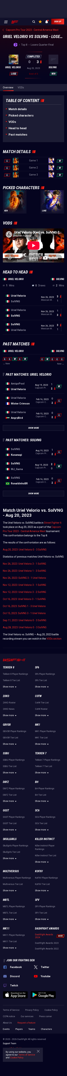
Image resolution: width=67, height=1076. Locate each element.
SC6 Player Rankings (45, 817)
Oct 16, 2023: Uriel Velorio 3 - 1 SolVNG (24, 599)
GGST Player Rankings (14, 817)
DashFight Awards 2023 (47, 943)
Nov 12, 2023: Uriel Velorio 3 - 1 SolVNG (24, 585)
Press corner (45, 1016)
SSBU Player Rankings (14, 760)
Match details (18, 109)
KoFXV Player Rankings (46, 878)
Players (19, 1029)
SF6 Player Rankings (45, 674)
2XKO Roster (9, 702)
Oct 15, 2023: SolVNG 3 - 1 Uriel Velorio (24, 613)
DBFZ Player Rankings (14, 788)
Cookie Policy (51, 1010)
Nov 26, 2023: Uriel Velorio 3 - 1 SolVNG (24, 563)
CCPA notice (9, 1016)
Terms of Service (11, 1010)
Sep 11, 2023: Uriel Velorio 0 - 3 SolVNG (24, 620)
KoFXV (39, 871)
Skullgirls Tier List (11, 852)
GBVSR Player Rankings (14, 731)
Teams (31, 1029)
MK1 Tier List (41, 737)
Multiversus (11, 871)
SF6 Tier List (41, 680)
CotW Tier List (42, 702)
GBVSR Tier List (10, 737)
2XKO (6, 696)
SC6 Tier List (41, 823)
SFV (37, 900)
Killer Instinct (44, 839)
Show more (8, 687)
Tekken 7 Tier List (43, 766)
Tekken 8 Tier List (11, 680)
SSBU (6, 753)
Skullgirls (9, 839)
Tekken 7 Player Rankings (47, 760)
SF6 (37, 667)
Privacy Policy (32, 1010)
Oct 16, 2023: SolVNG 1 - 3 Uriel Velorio (24, 606)
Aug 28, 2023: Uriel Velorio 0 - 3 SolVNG (24, 627)
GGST (6, 810)
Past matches (18, 134)
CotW (38, 696)
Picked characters (21, 115)
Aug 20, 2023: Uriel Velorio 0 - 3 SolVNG (24, 549)
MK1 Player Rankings (45, 731)
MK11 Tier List (10, 941)
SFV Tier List (41, 913)
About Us (7, 1023)
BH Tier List (40, 795)
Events (6, 1029)
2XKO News (8, 709)
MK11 (6, 928)
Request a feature (26, 1023)
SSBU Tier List (10, 766)
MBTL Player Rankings (14, 906)
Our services (27, 1016)
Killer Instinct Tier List (45, 855)
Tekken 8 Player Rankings (15, 674)
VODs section (53, 638)
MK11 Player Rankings (14, 935)
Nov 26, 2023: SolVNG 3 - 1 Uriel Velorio (24, 577)
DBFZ (6, 782)
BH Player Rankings (44, 788)
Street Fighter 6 (52, 522)
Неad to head (17, 128)
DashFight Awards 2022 (47, 948)
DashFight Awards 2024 (44, 936)
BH (36, 782)
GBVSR (7, 724)
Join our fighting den (20, 960)
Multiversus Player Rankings (17, 878)
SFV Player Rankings (45, 906)
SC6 (37, 810)
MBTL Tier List (10, 913)
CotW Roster (41, 709)
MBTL (6, 900)
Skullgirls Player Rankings (15, 845)
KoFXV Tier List (42, 884)
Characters (46, 1029)
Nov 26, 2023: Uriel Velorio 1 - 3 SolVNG (24, 570)
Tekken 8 (8, 667)
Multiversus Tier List (13, 884)
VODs (12, 122)
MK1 (37, 724)
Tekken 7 (40, 753)
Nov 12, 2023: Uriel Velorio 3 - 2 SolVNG (24, 592)
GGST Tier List (10, 823)
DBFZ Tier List (10, 795)
